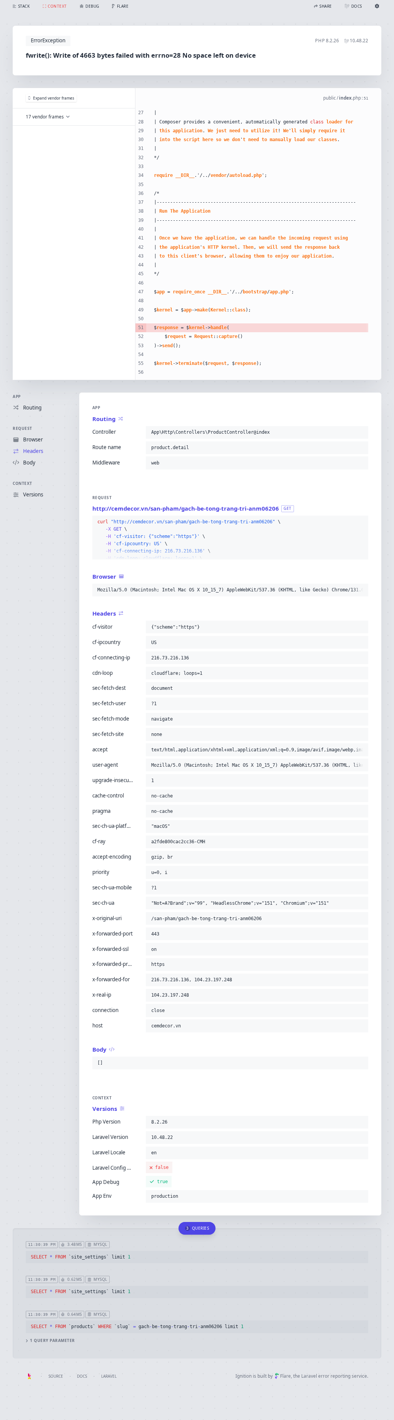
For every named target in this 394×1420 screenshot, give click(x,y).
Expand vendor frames (53, 98)
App (17, 396)
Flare (285, 1376)
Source (55, 1376)
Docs (82, 1376)
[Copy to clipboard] (361, 432)
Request (22, 428)
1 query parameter (52, 1340)
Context (22, 483)
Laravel (109, 1376)
